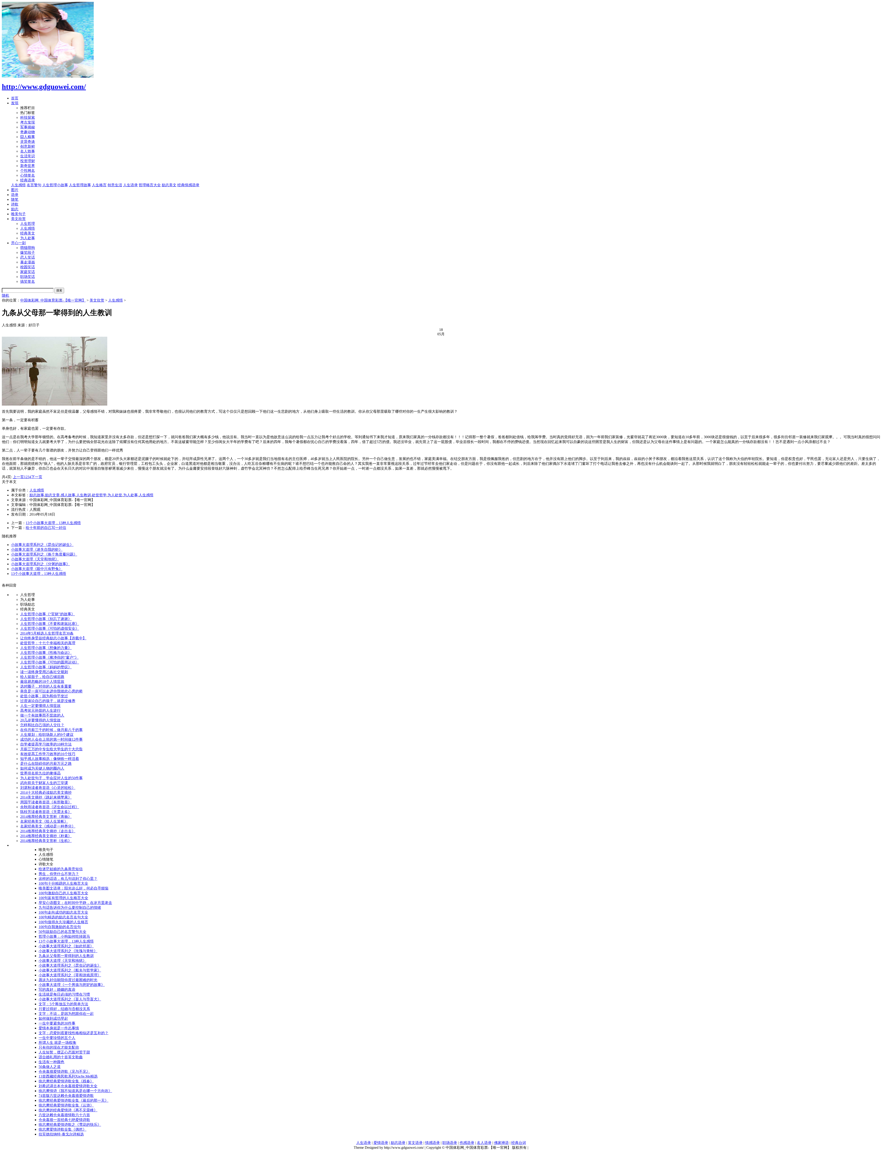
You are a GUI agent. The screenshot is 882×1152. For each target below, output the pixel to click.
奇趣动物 (27, 132)
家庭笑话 (27, 272)
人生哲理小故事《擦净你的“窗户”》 (49, 657)
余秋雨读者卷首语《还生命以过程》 (49, 807)
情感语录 (432, 1143)
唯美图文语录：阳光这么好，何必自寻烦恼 (73, 888)
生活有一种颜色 (51, 1062)
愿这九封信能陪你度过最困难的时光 (68, 980)
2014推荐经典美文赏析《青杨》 (46, 817)
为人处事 (27, 238)
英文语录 (415, 1143)
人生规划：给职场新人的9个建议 (47, 735)
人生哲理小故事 (55, 185)
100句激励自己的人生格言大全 (63, 893)
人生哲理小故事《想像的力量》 (46, 648)
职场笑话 (27, 277)
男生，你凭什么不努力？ (59, 874)
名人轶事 (27, 151)
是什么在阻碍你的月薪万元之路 (46, 763)
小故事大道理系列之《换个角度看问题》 (44, 554)
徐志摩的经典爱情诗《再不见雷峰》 (68, 1110)
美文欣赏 (18, 219)
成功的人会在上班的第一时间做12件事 (51, 739)
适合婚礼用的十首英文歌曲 (61, 1057)
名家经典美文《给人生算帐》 (44, 821)
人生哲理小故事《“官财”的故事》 (47, 614)
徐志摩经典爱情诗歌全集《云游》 (66, 1105)
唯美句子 (18, 214)
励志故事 (36, 495)
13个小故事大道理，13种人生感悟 (53, 523)
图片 (14, 190)
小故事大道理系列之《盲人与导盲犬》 (70, 999)
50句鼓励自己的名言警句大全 (62, 932)
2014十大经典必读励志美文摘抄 (46, 792)
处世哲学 (99, 495)
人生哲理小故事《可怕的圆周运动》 (49, 662)
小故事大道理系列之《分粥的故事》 (40, 564)
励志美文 (169, 185)
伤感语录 (467, 1143)
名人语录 (484, 1143)
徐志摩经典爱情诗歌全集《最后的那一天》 (73, 1100)
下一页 (36, 477)
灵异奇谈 (27, 142)
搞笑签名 (27, 281)
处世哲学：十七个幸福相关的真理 (47, 643)
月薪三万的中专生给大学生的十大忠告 (51, 749)
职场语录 (449, 1143)
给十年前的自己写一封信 (46, 528)
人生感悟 (18, 185)
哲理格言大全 (150, 185)
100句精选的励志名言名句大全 (63, 917)
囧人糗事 (27, 137)
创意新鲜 (27, 146)
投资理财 (27, 161)
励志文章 (52, 495)
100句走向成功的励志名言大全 (63, 912)
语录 (14, 195)
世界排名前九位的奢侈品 (40, 773)
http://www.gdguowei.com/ (44, 86)
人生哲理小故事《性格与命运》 (46, 653)
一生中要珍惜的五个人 (57, 1038)
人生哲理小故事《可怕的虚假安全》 (49, 628)
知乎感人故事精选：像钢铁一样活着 (49, 759)
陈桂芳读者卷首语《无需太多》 (46, 812)
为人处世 (114, 495)
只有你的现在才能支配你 (59, 1047)
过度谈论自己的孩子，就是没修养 (47, 701)
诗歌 (14, 204)
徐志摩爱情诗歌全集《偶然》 (62, 1129)
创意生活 (114, 185)
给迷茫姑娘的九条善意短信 (61, 869)
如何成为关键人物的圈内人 (42, 768)
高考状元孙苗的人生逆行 (40, 710)
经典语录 (27, 180)
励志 (14, 209)
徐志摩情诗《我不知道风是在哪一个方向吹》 (75, 1091)
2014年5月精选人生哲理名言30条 (47, 633)
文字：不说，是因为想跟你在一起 (66, 1014)
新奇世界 (27, 166)
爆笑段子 (27, 252)
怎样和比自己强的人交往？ (42, 725)
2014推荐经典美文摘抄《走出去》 (47, 831)
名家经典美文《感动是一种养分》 (47, 826)
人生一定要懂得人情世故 (40, 706)
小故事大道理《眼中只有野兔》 (36, 569)
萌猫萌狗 (27, 248)
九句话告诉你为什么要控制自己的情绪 (70, 907)
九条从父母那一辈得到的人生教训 (66, 956)
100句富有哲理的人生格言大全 (63, 898)
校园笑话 (27, 267)
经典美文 (27, 233)
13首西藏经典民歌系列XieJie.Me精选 (68, 1076)
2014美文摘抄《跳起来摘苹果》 (46, 797)
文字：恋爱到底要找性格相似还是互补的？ (73, 1033)
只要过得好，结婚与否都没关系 (64, 1009)
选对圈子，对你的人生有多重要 (46, 686)
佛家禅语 (501, 1143)
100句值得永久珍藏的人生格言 (63, 922)
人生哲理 (27, 224)
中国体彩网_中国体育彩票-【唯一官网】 (53, 300)
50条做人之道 (50, 1067)
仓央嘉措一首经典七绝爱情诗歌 (64, 1120)
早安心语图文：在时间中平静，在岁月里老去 (75, 903)
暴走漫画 (27, 262)
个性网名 (27, 170)
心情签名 (27, 175)
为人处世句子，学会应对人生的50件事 (51, 778)
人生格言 (99, 185)
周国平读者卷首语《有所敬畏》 (46, 802)
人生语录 (130, 185)
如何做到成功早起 (53, 1018)
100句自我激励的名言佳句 (60, 927)
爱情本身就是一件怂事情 (59, 1028)
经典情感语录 (188, 185)
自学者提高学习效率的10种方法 (46, 744)
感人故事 (68, 495)
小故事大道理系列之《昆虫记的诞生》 (42, 545)
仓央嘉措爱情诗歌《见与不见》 (64, 1071)
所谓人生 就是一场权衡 (57, 1043)
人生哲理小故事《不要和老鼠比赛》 (49, 624)
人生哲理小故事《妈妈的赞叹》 (46, 667)
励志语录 (398, 1143)
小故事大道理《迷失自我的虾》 (36, 549)
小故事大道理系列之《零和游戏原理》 (70, 975)
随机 (5, 295)
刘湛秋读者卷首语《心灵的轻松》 (47, 788)
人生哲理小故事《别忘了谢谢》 (46, 619)
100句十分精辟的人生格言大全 (63, 883)
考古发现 (27, 122)
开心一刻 (18, 243)
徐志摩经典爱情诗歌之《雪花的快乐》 (70, 1125)
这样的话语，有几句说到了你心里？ (68, 879)
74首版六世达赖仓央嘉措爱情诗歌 (66, 1096)
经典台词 (518, 1143)
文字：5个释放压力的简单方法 (63, 1004)
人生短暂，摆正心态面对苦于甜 (64, 1052)
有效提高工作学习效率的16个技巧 (47, 754)
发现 (14, 103)
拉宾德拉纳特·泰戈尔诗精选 (61, 1134)
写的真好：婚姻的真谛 (57, 989)
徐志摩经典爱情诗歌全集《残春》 (66, 1081)
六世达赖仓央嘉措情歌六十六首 (64, 1115)
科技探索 (27, 117)
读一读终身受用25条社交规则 (44, 672)
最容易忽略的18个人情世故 (42, 681)
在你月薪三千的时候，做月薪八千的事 (51, 730)
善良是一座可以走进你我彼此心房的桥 (51, 691)
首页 (14, 98)
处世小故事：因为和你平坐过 (44, 696)
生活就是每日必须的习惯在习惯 (64, 994)
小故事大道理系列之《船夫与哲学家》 (70, 970)
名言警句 (34, 185)
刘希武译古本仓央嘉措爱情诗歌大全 (68, 1086)
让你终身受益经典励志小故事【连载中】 (53, 638)
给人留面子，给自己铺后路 (42, 677)
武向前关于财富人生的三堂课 (44, 783)
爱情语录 (380, 1143)
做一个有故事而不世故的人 (42, 715)
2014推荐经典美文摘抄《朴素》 (46, 836)
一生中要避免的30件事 (57, 1023)
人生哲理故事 (80, 185)
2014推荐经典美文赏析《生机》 (46, 841)
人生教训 (83, 495)
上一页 (18, 477)
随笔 (14, 199)
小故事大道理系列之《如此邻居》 (66, 946)
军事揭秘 (27, 127)
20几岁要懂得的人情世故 (40, 720)
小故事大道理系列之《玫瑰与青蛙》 (68, 951)
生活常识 (27, 156)
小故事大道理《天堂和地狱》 (35, 559)
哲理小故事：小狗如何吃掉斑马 (64, 936)
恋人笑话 (27, 257)
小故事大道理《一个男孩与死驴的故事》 (72, 985)
